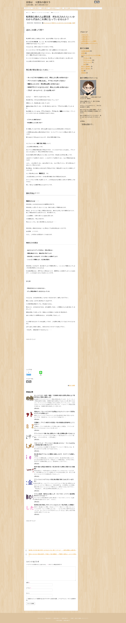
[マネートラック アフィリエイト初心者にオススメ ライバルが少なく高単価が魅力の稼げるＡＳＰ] (29, 446)
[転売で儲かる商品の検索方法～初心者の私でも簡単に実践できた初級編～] (29, 469)
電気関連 (83, 72)
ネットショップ (47, 23)
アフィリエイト (88, 60)
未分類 (83, 53)
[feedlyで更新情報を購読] (95, 2)
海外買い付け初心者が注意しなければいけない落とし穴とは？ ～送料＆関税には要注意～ (52, 550)
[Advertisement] (38, 355)
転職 (82, 70)
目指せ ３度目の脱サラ (38, 2)
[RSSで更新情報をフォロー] (98, 2)
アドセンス (86, 58)
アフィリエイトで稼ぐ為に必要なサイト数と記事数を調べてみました (54, 433)
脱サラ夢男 (72, 385)
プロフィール (28, 8)
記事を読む (36, 408)
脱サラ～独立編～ (86, 68)
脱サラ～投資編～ (86, 66)
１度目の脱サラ (35, 8)
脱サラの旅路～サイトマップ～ (71, 8)
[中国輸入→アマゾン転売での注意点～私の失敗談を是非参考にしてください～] (29, 425)
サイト (28, 593)
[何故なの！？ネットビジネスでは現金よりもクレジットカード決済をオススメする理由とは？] (29, 414)
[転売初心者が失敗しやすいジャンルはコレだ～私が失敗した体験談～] (29, 507)
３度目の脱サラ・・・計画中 (56, 8)
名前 (28, 582)
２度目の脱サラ (44, 8)
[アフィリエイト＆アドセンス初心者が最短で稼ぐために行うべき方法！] (29, 482)
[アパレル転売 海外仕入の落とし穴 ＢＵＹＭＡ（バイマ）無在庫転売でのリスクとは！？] (29, 497)
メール (28, 587)
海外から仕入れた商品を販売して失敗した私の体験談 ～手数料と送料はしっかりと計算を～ (52, 554)
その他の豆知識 (85, 51)
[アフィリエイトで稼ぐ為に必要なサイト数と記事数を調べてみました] (29, 436)
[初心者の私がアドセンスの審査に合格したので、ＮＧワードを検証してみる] (29, 457)
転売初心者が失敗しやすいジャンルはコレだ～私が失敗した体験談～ (54, 505)
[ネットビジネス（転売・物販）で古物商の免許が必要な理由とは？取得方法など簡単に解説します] (29, 398)
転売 (74, 23)
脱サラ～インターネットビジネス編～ (62, 23)
